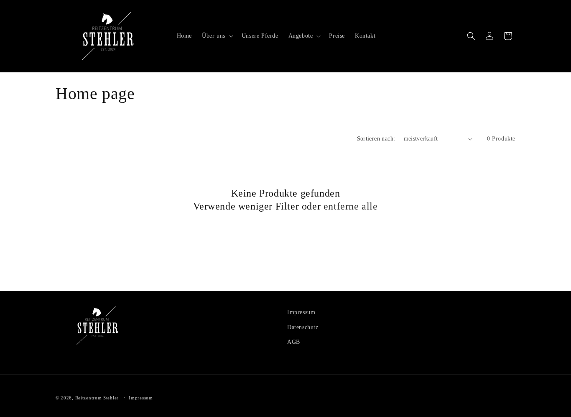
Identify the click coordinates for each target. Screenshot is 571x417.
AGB (293, 341)
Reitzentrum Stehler (97, 397)
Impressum (301, 312)
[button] (217, 36)
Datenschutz (303, 327)
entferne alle (351, 206)
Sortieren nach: (376, 139)
